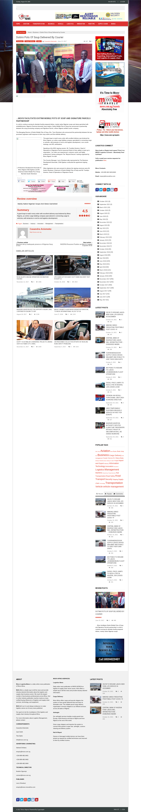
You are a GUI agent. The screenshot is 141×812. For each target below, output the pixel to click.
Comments (119, 494)
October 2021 (103, 201)
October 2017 (103, 285)
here (104, 160)
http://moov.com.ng (35, 232)
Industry (33, 223)
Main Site (112, 1)
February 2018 (104, 273)
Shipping (115, 479)
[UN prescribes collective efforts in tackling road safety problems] (72, 330)
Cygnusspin (40, 809)
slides (39, 41)
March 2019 (103, 234)
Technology (102, 483)
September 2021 (104, 204)
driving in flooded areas (100, 460)
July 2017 (102, 294)
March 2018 (103, 270)
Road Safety (110, 476)
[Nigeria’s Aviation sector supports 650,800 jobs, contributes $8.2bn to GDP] (35, 298)
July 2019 (102, 228)
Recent (100, 494)
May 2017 (102, 300)
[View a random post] (121, 24)
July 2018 (102, 258)
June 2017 (102, 297)
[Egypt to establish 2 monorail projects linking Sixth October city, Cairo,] (35, 330)
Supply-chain (103, 24)
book (111, 451)
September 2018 (104, 252)
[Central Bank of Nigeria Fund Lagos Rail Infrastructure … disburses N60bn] (100, 340)
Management (49, 223)
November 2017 (104, 282)
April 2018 (102, 267)
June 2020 (102, 216)
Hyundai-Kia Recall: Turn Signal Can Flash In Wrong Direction (115, 398)
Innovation (81, 24)
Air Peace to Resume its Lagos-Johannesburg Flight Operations (115, 560)
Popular (109, 494)
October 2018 (103, 249)
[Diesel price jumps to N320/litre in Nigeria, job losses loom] (100, 384)
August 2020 (103, 213)
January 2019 (103, 240)
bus (96, 455)
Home (18, 24)
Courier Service (108, 458)
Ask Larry (97, 451)
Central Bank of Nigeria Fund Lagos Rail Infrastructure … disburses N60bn (115, 529)
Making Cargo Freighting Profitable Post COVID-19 (115, 327)
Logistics (70, 24)
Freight (116, 460)
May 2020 (102, 219)
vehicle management (113, 486)
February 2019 (104, 237)
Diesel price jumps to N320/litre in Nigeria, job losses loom (115, 385)
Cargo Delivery (29, 41)
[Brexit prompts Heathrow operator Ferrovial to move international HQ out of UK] (72, 298)
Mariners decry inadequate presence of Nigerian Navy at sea (34, 245)
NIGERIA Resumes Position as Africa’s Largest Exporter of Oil (76, 245)
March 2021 (103, 207)
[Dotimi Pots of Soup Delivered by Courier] (110, 600)
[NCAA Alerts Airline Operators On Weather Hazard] (35, 265)
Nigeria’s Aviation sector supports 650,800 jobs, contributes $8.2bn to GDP (34, 310)
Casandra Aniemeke (50, 41)
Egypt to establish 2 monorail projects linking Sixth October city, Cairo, (34, 343)
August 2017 (103, 291)
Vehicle (60, 24)
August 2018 (103, 255)
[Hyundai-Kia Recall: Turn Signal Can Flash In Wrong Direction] (100, 397)
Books (113, 24)
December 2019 (104, 222)
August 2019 (103, 225)
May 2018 (102, 264)
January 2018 (103, 276)
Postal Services (112, 473)
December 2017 (104, 279)
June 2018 (102, 261)
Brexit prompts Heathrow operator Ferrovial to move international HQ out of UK (71, 310)
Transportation (39, 24)
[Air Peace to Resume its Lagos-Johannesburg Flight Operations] (100, 370)
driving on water (110, 460)
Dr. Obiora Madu (118, 458)
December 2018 (104, 243)
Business (51, 24)
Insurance (116, 466)
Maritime (91, 24)
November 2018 (104, 246)
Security (108, 479)
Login (122, 1)
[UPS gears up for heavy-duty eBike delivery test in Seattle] (72, 265)
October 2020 (103, 210)
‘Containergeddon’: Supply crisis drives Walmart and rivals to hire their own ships (115, 544)
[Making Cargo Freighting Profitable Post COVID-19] (100, 327)
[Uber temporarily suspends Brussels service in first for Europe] (100, 410)
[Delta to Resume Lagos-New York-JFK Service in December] (100, 314)
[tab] (99, 494)
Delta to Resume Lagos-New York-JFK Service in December (115, 314)
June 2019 (102, 231)
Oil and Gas (105, 473)
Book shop (120, 451)
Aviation (26, 24)
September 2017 (104, 288)
